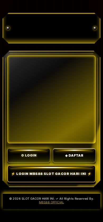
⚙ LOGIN (29, 155)
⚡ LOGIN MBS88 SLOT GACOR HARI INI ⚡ (51, 174)
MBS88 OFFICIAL (51, 202)
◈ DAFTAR (74, 155)
